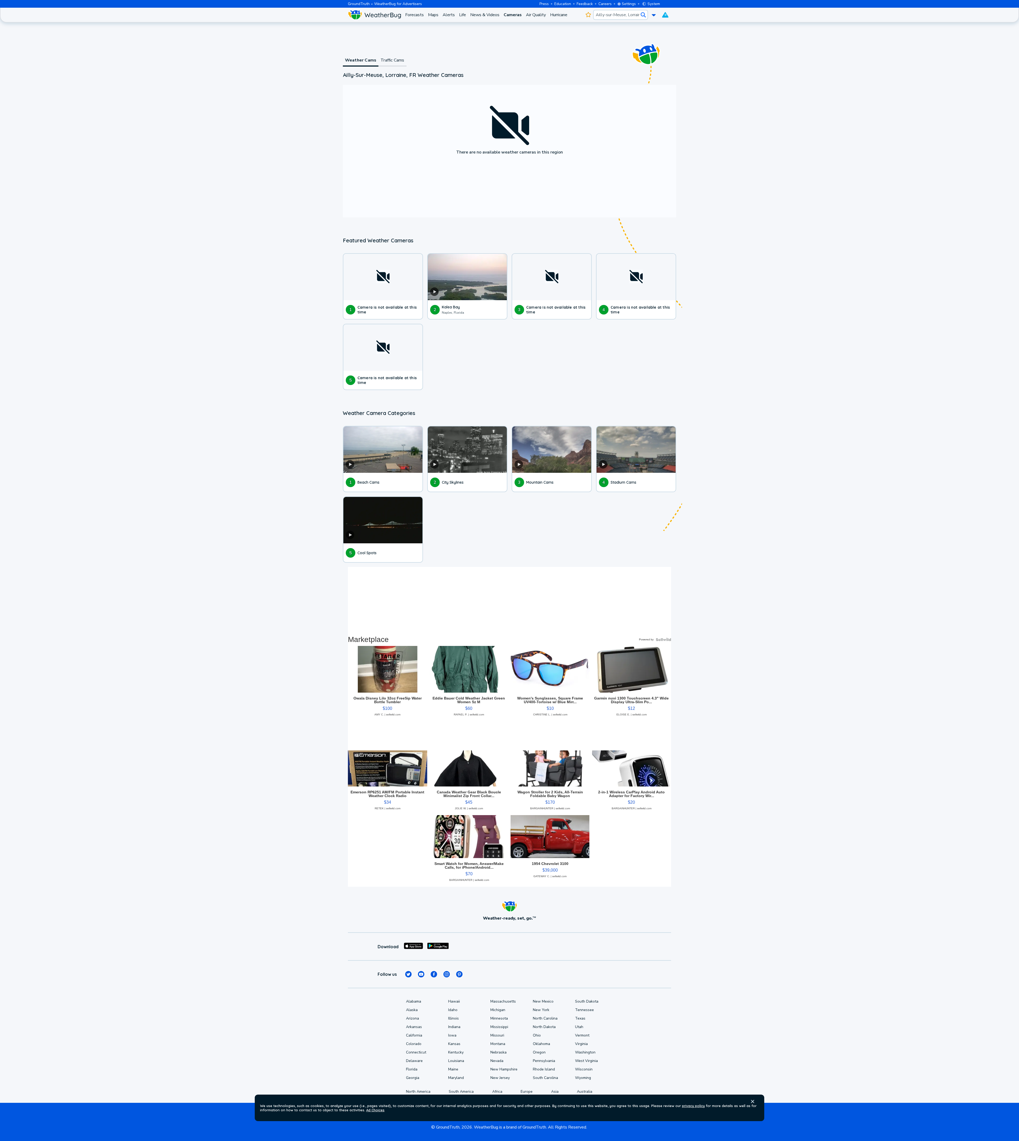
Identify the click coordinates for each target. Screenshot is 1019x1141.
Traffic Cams (392, 60)
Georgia (412, 1077)
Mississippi (499, 1026)
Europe (527, 1091)
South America (461, 1091)
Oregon (539, 1052)
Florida (411, 1069)
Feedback (585, 3)
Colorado (413, 1043)
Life (462, 15)
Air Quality (536, 15)
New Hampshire (503, 1069)
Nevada (496, 1060)
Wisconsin (584, 1069)
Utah (579, 1026)
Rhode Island (544, 1069)
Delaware (414, 1060)
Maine (453, 1069)
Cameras (513, 15)
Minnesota (499, 1018)
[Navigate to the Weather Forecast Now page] (374, 15)
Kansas (454, 1043)
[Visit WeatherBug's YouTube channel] (421, 974)
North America (418, 1091)
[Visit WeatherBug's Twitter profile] (408, 974)
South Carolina (545, 1077)
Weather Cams (360, 60)
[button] (752, 1101)
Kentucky (456, 1052)
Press (544, 3)
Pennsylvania (544, 1060)
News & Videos (484, 15)
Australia (584, 1091)
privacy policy (693, 1106)
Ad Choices (375, 1110)
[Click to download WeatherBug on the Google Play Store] (438, 947)
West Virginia (586, 1060)
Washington (585, 1052)
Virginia (581, 1043)
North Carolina (545, 1018)
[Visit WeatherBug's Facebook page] (434, 974)
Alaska (412, 1009)
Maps (433, 15)
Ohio (537, 1035)
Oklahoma (541, 1043)
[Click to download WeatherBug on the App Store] (413, 947)
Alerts (449, 15)
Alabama (413, 1001)
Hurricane (558, 15)
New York (541, 1009)
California (414, 1035)
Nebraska (498, 1052)
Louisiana (456, 1060)
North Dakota (544, 1026)
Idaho (452, 1009)
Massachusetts (503, 1001)
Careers (605, 3)
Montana (497, 1043)
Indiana (454, 1026)
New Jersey (500, 1077)
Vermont (582, 1035)
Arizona (412, 1018)
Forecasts (414, 15)
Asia (555, 1091)
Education (562, 3)
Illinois (453, 1018)
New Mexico (543, 1001)
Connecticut (416, 1052)
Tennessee (584, 1009)
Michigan (497, 1009)
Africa (497, 1091)
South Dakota (586, 1001)
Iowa (452, 1035)
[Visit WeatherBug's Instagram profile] (446, 974)
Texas (580, 1018)
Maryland (456, 1077)
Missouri (497, 1035)
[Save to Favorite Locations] (588, 15)
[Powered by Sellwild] (663, 639)
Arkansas (414, 1026)
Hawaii (454, 1001)
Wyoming (583, 1077)
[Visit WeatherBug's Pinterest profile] (459, 974)
